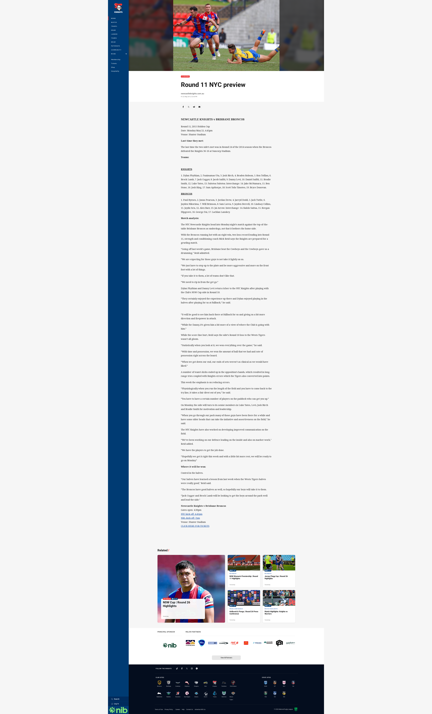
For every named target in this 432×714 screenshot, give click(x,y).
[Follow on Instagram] (192, 668)
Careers (178, 709)
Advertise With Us (200, 709)
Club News (185, 76)
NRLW (113, 42)
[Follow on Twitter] (187, 668)
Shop (113, 67)
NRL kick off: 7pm (190, 517)
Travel (114, 26)
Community (116, 50)
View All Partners (226, 658)
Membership (115, 59)
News (113, 18)
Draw (113, 30)
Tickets (114, 63)
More (113, 54)
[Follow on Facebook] (182, 668)
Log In (116, 704)
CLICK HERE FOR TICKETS (195, 525)
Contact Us (189, 709)
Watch (114, 22)
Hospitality (115, 71)
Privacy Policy (169, 709)
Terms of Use (159, 709)
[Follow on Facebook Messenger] (197, 668)
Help (183, 709)
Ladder (114, 34)
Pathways (115, 46)
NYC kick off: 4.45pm (191, 514)
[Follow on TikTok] (177, 668)
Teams (114, 38)
